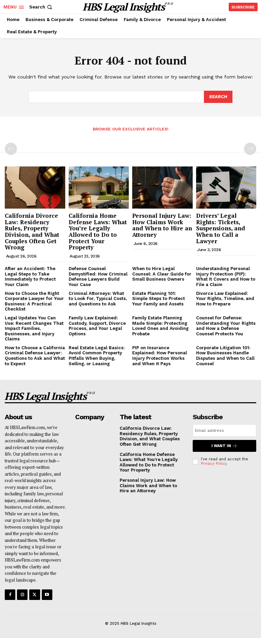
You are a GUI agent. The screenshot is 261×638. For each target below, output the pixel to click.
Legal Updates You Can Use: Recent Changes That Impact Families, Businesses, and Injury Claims (34, 328)
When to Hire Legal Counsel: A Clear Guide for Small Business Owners (161, 274)
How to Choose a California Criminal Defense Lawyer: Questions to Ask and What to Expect (35, 355)
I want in (221, 446)
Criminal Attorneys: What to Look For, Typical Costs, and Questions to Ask (98, 298)
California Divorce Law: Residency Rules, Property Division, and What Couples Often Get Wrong (32, 231)
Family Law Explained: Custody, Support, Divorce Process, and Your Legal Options (97, 325)
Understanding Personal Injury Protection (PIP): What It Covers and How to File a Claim (225, 276)
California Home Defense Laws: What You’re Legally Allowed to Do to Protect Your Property (98, 231)
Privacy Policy (213, 463)
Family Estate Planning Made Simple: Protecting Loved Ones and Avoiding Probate (160, 325)
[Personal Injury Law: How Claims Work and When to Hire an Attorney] (162, 187)
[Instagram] (22, 594)
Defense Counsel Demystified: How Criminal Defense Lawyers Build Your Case (98, 276)
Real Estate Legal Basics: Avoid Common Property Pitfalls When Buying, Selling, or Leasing (97, 355)
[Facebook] (10, 594)
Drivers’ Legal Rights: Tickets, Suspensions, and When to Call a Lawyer (220, 228)
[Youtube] (47, 594)
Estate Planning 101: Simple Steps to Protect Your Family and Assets (158, 298)
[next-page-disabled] (250, 149)
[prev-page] (11, 149)
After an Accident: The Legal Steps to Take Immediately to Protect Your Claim (30, 276)
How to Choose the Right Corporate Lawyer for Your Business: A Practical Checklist (34, 301)
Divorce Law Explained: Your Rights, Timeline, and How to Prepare (225, 298)
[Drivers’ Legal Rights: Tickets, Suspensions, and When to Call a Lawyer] (226, 187)
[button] (41, 7)
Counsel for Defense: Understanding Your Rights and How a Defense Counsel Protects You (226, 325)
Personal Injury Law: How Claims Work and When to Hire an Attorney (162, 225)
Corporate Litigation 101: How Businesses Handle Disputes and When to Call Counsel (225, 355)
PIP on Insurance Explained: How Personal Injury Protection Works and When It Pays (159, 355)
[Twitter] (34, 594)
